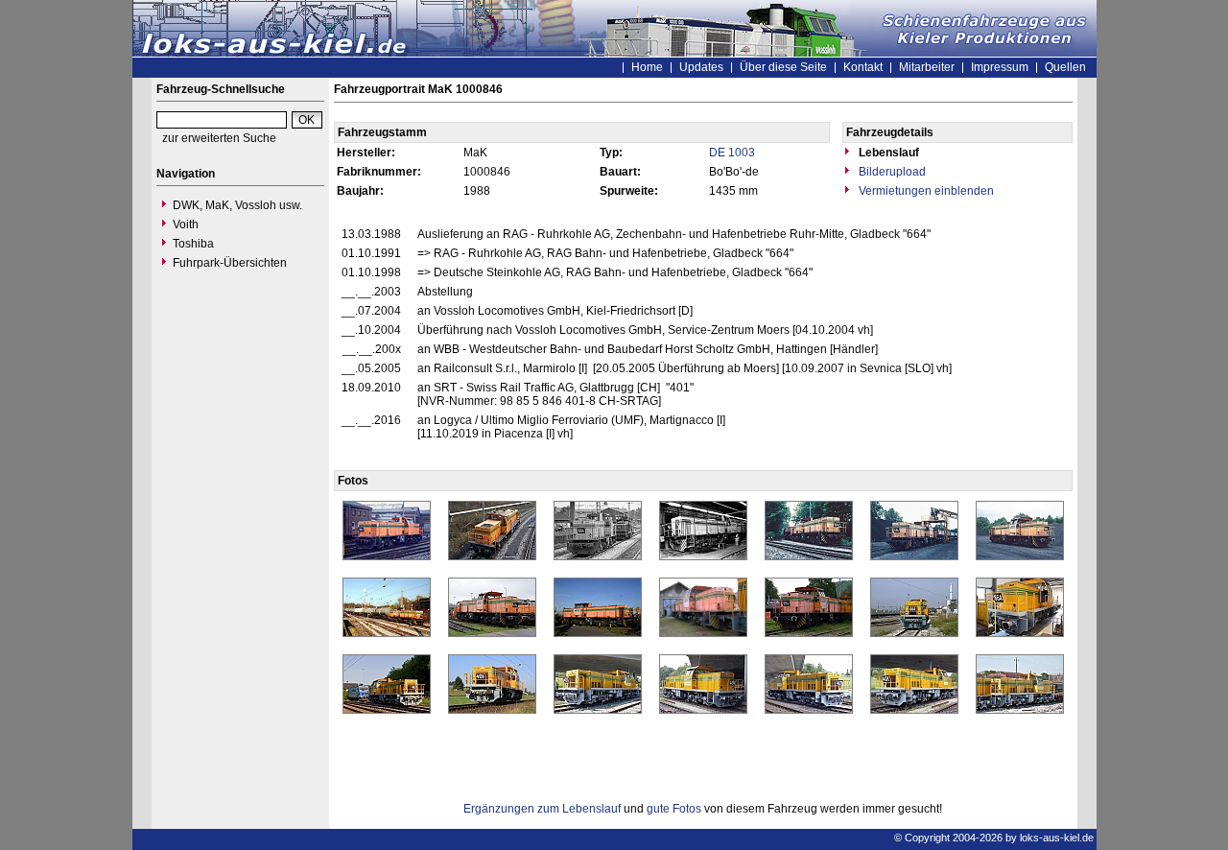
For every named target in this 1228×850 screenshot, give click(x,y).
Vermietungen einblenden (925, 191)
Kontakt (863, 67)
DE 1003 (732, 152)
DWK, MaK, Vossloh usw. (237, 205)
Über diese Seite (783, 67)
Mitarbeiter (927, 67)
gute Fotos (674, 808)
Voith (186, 224)
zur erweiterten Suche (219, 138)
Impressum (999, 67)
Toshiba (193, 243)
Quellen (1065, 67)
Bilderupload (891, 171)
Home (647, 67)
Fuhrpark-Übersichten (230, 263)
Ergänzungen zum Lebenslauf (542, 808)
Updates (701, 67)
